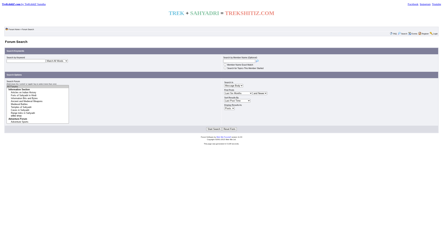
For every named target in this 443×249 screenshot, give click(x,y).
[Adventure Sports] (38, 122)
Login (435, 34)
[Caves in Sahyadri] (38, 110)
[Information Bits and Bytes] (38, 98)
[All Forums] (38, 86)
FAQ (395, 34)
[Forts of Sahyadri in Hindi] (38, 95)
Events (414, 34)
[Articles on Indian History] (38, 92)
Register (425, 34)
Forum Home (14, 29)
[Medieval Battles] (38, 104)
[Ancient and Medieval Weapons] (38, 101)
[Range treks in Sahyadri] (38, 113)
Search (404, 34)
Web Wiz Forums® (223, 137)
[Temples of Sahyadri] (38, 107)
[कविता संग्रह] (38, 116)
